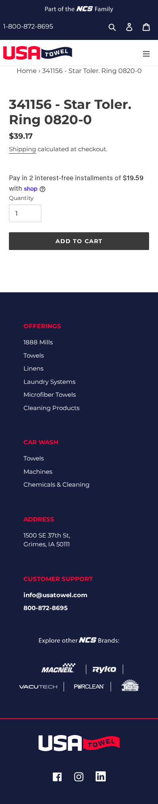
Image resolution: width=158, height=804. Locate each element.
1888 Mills (38, 342)
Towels (33, 355)
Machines (37, 471)
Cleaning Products (51, 408)
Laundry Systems (49, 381)
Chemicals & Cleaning (56, 484)
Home (27, 71)
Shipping (22, 149)
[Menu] (146, 53)
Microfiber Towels (49, 394)
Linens (33, 368)
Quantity (21, 198)
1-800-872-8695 (28, 26)
